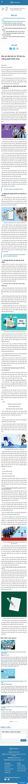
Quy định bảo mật (21, 770)
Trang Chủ (3, 9)
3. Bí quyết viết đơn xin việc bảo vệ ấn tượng (12, 23)
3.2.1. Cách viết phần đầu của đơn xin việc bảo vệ (14, 31)
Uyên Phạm (6, 655)
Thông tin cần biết (21, 767)
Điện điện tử (7, 767)
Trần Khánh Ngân (8, 684)
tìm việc (13, 225)
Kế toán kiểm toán (8, 765)
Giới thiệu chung (20, 765)
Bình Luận (23, 740)
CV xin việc (9, 455)
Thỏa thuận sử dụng (21, 769)
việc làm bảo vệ (12, 155)
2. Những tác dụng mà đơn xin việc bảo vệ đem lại (13, 21)
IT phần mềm (7, 770)
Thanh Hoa (3, 65)
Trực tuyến (22, 782)
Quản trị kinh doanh (9, 769)
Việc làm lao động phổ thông (15, 189)
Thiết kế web (7, 772)
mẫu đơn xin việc (20, 298)
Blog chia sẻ (7, 9)
